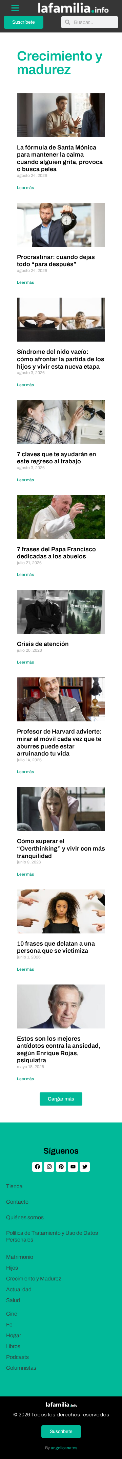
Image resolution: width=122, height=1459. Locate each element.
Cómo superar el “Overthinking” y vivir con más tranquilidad (61, 848)
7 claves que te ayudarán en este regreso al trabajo (56, 458)
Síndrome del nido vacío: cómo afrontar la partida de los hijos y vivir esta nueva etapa (60, 359)
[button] (61, 1099)
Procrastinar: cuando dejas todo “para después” (56, 261)
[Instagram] (49, 1167)
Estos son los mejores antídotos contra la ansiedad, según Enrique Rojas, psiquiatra (58, 1049)
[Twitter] (85, 1167)
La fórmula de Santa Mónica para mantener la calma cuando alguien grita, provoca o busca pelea (60, 158)
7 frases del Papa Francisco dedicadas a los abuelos (56, 553)
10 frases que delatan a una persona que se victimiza (56, 947)
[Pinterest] (61, 1167)
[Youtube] (73, 1167)
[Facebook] (37, 1167)
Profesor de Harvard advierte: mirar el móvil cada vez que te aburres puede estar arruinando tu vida (59, 742)
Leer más (25, 187)
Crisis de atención (43, 644)
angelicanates (64, 1447)
